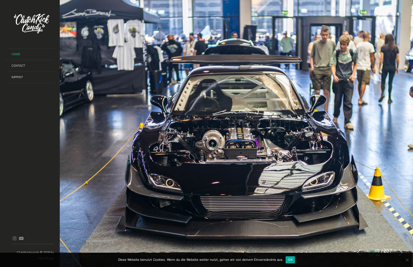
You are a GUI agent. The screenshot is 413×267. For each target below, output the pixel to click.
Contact (18, 65)
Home (15, 54)
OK (290, 260)
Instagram (14, 238)
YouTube (21, 238)
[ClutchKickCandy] (32, 24)
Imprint (17, 77)
